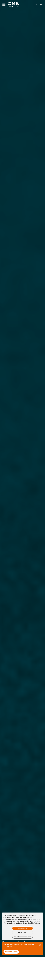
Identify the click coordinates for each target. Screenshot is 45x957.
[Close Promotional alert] (40, 945)
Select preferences (22, 937)
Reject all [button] (22, 932)
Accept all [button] (22, 928)
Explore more (11, 952)
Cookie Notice (33, 923)
